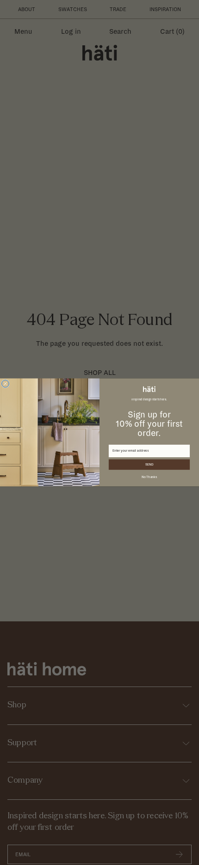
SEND (149, 464)
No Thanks (149, 477)
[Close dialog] (5, 383)
